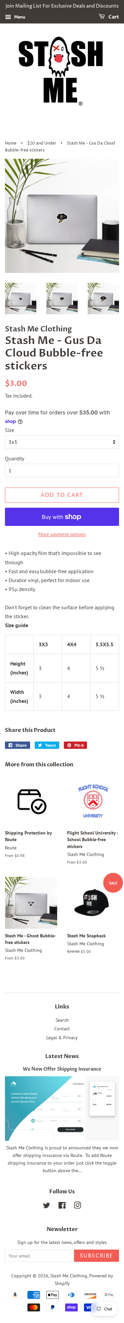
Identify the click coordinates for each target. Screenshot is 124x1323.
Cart (113, 17)
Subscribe (96, 1255)
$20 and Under (41, 143)
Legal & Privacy (62, 1038)
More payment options (62, 534)
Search (62, 1020)
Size (9, 430)
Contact (62, 1029)
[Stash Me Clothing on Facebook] (62, 1207)
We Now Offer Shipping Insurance (62, 1069)
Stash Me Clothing (68, 1276)
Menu (19, 17)
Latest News (62, 1056)
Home (11, 143)
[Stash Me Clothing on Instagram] (77, 1207)
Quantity (14, 458)
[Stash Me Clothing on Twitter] (46, 1207)
